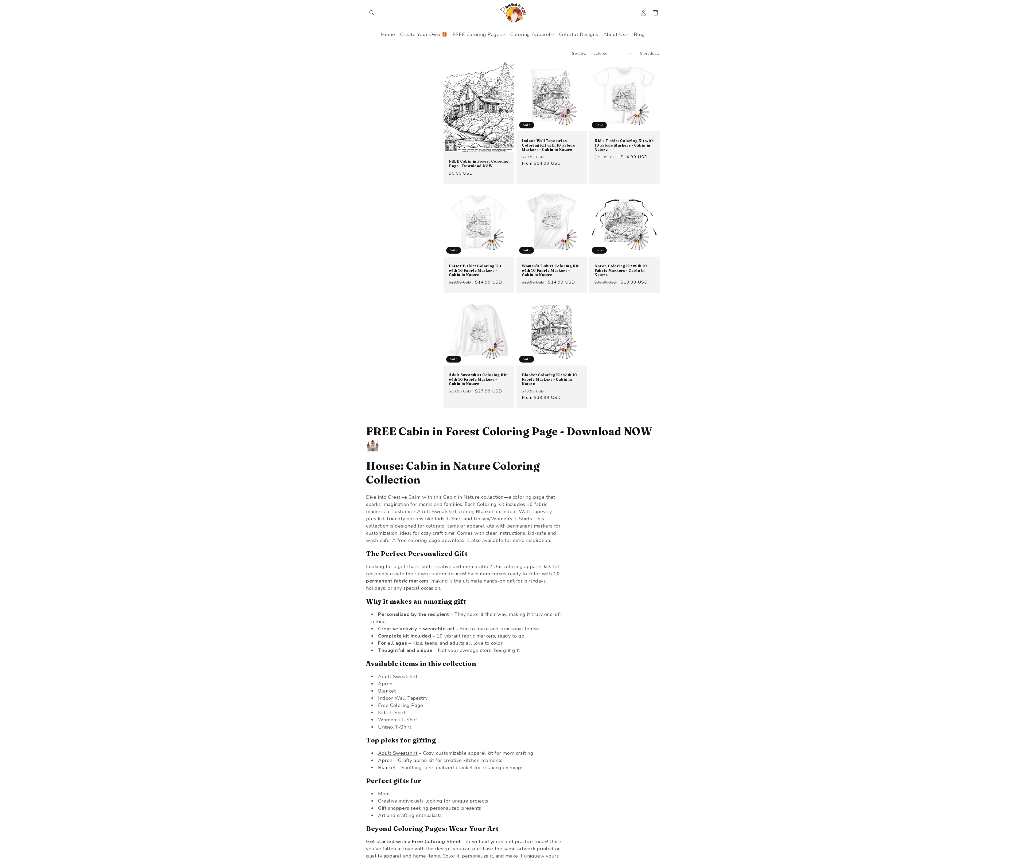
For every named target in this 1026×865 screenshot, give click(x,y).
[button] (372, 13)
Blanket (387, 767)
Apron (385, 760)
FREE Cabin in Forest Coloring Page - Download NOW (478, 163)
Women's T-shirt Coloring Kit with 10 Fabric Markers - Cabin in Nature (550, 270)
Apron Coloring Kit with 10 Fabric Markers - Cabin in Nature (620, 270)
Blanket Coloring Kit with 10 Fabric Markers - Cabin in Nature (549, 379)
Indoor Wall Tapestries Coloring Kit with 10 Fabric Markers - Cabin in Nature (548, 145)
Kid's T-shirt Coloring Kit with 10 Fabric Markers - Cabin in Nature (624, 145)
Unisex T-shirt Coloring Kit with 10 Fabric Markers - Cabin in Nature (475, 270)
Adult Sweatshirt (398, 753)
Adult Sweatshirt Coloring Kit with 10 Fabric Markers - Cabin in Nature (478, 379)
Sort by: (579, 53)
